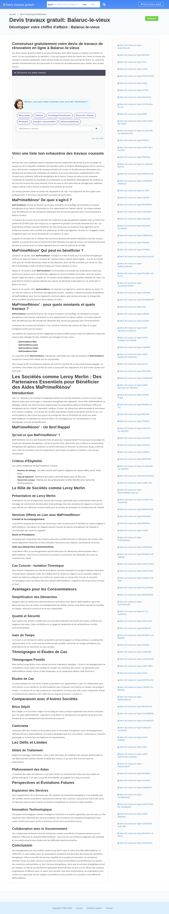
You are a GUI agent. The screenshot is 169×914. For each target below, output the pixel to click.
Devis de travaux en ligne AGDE (133, 83)
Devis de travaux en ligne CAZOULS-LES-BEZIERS (134, 429)
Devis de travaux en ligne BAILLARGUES (136, 256)
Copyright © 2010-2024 (62, 908)
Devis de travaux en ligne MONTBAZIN (136, 594)
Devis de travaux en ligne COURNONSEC (130, 796)
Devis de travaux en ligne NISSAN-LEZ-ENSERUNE (135, 501)
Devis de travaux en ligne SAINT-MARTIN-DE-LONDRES (133, 755)
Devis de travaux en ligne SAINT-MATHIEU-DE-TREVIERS (133, 386)
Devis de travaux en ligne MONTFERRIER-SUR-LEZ (130, 491)
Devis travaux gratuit (19, 4)
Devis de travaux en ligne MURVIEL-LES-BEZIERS (136, 636)
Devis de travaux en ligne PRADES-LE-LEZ (135, 406)
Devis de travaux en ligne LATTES (134, 90)
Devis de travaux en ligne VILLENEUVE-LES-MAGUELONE (135, 132)
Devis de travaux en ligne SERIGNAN (135, 211)
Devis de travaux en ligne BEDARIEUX (135, 204)
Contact (109, 908)
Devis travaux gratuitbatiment (33, 14)
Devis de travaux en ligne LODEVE (134, 197)
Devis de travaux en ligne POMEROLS (135, 787)
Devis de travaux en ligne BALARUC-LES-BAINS (134, 227)
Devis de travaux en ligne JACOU (133, 364)
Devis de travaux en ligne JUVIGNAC (135, 218)
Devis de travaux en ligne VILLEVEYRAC (136, 587)
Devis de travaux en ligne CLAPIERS (134, 347)
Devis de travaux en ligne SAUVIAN (134, 438)
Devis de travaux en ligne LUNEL (133, 69)
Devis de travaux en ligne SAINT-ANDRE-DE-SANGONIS (133, 355)
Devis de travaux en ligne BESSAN (134, 414)
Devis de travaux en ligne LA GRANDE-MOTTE (135, 165)
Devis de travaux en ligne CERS (133, 747)
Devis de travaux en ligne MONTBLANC (136, 680)
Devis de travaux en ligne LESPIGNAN (135, 547)
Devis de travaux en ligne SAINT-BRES (136, 666)
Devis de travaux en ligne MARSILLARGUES (130, 265)
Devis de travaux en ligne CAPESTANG (136, 571)
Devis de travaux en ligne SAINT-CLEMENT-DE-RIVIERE (133, 339)
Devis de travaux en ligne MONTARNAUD (130, 698)
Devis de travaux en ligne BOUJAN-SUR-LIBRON (136, 555)
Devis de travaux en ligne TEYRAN (134, 421)
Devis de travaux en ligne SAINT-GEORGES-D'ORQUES (133, 329)
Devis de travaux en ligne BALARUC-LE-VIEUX (136, 834)
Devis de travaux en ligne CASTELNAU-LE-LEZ (135, 105)
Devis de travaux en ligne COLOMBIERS (136, 713)
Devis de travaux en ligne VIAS (132, 307)
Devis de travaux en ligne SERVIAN (134, 445)
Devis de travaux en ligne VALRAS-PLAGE (133, 396)
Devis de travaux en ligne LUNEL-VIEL (135, 483)
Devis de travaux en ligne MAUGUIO (135, 97)
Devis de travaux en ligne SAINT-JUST (135, 621)
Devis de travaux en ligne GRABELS (134, 249)
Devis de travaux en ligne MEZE (133, 114)
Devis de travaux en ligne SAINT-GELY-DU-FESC (135, 148)
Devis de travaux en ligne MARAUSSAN (136, 509)
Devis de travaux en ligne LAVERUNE (135, 652)
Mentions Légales (94, 908)
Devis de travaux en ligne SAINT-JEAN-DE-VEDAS (135, 122)
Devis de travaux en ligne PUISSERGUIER (130, 603)
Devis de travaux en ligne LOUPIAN (134, 780)
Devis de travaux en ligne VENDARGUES (136, 299)
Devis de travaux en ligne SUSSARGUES (136, 720)
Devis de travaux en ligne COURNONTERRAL (130, 284)
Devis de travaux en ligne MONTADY (135, 459)
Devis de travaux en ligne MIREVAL (134, 523)
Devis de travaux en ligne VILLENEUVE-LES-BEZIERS (135, 467)
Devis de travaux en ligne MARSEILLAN (136, 173)
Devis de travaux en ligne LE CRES (134, 190)
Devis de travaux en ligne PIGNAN (134, 242)
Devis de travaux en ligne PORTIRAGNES (130, 538)
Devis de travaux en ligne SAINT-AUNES (136, 564)
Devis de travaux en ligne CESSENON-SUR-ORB (135, 825)
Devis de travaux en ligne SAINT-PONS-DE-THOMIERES (136, 805)
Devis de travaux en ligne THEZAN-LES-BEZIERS (136, 688)
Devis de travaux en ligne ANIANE (134, 645)
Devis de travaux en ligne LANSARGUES (136, 659)
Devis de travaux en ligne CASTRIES (135, 292)
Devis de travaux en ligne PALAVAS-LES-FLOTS (136, 274)
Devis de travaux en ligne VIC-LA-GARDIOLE (133, 612)
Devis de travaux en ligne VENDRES (134, 773)
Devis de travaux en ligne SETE (132, 62)
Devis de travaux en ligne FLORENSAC (136, 378)
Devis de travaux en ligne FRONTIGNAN (136, 76)
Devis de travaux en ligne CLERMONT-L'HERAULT (135, 182)
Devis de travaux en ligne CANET (133, 530)
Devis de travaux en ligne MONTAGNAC (136, 476)
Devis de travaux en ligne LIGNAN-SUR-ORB (136, 579)
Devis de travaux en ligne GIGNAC (134, 321)
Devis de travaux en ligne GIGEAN (134, 314)
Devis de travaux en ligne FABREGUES (135, 235)
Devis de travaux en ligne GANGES (134, 452)
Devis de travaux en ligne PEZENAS (134, 157)
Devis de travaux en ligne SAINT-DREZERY (133, 815)
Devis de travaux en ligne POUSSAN (135, 371)
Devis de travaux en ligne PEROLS (134, 140)
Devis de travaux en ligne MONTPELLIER (130, 46)
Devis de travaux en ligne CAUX (133, 673)
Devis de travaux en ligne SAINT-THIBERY (133, 738)
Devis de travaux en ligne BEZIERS (134, 55)
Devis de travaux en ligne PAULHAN (135, 516)
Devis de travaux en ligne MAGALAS (135, 628)
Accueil (12, 14)
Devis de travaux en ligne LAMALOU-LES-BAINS (135, 729)
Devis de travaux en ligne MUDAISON (135, 706)
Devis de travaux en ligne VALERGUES (135, 843)
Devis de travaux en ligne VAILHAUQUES (130, 765)
